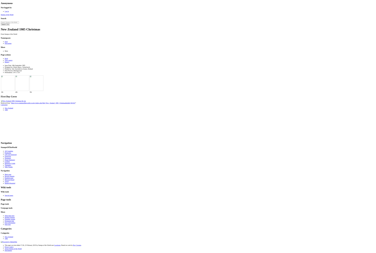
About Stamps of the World (13, 249)
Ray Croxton (77, 245)
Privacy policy (9, 247)
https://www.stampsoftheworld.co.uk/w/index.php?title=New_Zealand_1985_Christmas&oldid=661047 (43, 103)
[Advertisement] (188, 126)
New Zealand (9, 108)
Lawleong (57, 245)
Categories (4, 105)
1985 (6, 110)
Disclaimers (8, 250)
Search (3, 18)
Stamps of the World (7, 15)
